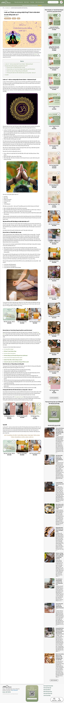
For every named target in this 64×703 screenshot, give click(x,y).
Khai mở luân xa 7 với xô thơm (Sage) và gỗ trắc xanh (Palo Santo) (21, 69)
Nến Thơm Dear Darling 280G (54, 391)
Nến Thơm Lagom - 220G (54, 297)
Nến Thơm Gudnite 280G (54, 371)
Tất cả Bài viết (7, 7)
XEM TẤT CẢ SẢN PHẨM (54, 397)
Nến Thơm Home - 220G (54, 353)
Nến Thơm (26, 2)
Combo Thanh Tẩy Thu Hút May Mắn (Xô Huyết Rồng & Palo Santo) (54, 47)
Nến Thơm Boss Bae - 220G (54, 334)
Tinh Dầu (32, 2)
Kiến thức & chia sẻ (40, 2)
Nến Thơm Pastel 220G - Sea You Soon (54, 205)
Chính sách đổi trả (47, 689)
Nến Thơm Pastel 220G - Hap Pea (54, 146)
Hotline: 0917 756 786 (6, 692)
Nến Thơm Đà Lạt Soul (54, 242)
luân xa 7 (36, 54)
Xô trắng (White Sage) (8, 349)
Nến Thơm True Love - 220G (54, 316)
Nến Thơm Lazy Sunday (9, 321)
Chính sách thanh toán (48, 693)
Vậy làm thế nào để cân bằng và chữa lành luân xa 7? (16, 65)
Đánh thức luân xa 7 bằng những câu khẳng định (17, 70)
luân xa (18, 18)
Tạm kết (6, 74)
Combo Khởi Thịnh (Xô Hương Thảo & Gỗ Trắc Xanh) (54, 28)
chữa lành (14, 18)
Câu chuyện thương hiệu (48, 685)
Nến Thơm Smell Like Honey (22, 321)
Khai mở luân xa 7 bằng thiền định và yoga (16, 67)
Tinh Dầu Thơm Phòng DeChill (22, 417)
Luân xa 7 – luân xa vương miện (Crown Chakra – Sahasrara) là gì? (19, 64)
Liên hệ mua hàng (47, 695)
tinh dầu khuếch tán (19, 396)
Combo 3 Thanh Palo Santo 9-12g (54, 127)
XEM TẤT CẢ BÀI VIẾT (54, 680)
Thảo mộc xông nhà (18, 2)
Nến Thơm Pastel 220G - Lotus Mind (54, 166)
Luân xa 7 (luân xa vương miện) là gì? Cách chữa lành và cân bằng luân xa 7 (23, 7)
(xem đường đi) (15, 690)
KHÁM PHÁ (40, 5)
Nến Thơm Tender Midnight (35, 321)
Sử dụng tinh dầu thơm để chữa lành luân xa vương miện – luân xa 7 (21, 72)
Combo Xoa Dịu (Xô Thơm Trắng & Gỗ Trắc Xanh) (54, 87)
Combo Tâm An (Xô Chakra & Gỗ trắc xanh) (13, 357)
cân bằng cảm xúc (7, 18)
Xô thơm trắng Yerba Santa (9, 353)
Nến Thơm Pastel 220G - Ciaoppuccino (54, 185)
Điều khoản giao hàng (48, 691)
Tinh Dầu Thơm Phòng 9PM (9, 416)
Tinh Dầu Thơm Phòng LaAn (35, 416)
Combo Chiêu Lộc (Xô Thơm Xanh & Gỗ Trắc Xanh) (54, 68)
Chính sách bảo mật (47, 687)
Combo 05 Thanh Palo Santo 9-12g (54, 107)
